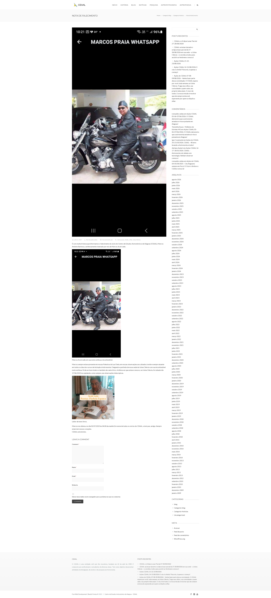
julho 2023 (175, 289)
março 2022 (176, 336)
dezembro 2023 (177, 274)
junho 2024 (176, 256)
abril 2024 (175, 262)
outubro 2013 (177, 463)
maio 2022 (176, 330)
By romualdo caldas (91, 240)
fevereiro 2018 (177, 437)
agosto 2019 (176, 395)
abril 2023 (175, 298)
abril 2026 (175, 191)
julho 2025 (175, 218)
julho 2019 (175, 398)
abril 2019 (175, 407)
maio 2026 (176, 188)
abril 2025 (175, 227)
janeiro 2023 (176, 307)
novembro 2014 (177, 449)
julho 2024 (175, 253)
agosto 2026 (176, 179)
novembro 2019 (177, 387)
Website (75, 485)
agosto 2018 (176, 431)
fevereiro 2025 (177, 233)
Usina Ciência (136, 240)
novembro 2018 (177, 422)
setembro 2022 (177, 318)
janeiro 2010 (176, 487)
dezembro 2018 (177, 419)
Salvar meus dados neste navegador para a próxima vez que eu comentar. (96, 497)
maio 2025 (176, 224)
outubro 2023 (177, 280)
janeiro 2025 (176, 236)
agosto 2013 (176, 466)
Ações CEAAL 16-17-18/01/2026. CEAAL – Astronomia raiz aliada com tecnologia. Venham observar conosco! (185, 153)
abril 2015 (175, 440)
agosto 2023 (176, 286)
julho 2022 (175, 324)
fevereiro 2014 (177, 458)
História (124, 5)
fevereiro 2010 (177, 484)
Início (114, 5)
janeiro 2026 (176, 200)
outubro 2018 (177, 425)
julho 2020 (175, 369)
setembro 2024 (177, 247)
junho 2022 (176, 327)
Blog (133, 5)
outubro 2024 (177, 245)
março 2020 (176, 375)
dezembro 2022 (177, 310)
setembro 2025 (177, 212)
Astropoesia (185, 5)
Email (74, 476)
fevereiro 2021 (177, 354)
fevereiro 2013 (177, 475)
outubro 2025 (177, 209)
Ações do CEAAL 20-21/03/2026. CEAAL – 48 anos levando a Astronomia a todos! (185, 142)
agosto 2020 (176, 366)
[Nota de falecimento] (119, 132)
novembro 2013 (177, 460)
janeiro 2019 (176, 416)
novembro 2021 (177, 345)
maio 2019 (176, 404)
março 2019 (176, 410)
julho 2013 (175, 469)
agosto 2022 (176, 321)
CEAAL (127, 240)
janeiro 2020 (176, 381)
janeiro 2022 (176, 339)
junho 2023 (176, 292)
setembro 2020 (177, 363)
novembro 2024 (177, 242)
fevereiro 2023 (177, 304)
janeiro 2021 (176, 357)
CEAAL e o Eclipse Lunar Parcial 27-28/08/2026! (155, 564)
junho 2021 (176, 351)
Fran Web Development (79, 594)
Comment (75, 444)
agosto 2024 (176, 250)
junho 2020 (176, 372)
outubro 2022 (177, 316)
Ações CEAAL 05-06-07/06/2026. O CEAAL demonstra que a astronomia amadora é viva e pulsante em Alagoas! (184, 119)
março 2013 (176, 472)
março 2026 (176, 194)
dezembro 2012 (177, 478)
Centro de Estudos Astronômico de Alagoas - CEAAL (121, 594)
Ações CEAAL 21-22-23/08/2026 (150, 572)
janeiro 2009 (176, 493)
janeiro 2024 (176, 271)
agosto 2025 (176, 215)
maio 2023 (176, 295)
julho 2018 (175, 434)
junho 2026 (176, 185)
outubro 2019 (177, 389)
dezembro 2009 (177, 490)
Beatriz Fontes (92, 594)
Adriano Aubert (177, 148)
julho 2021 (175, 348)
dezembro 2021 (177, 342)
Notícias (143, 5)
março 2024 (176, 265)
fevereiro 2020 (177, 378)
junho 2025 (176, 221)
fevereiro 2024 (177, 268)
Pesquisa (154, 5)
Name (74, 467)
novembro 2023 (177, 277)
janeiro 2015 (176, 443)
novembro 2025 (177, 206)
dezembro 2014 (177, 446)
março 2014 (176, 455)
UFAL (130, 240)
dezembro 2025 (177, 203)
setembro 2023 (177, 283)
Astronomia (120, 240)
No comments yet (107, 240)
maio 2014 (176, 452)
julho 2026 (175, 182)
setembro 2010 (177, 481)
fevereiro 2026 (177, 197)
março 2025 (176, 230)
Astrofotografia (169, 5)
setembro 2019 (177, 392)
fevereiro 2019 (177, 413)
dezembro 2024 (177, 239)
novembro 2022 (177, 313)
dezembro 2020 (177, 360)
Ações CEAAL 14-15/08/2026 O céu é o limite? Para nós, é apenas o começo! (165, 574)
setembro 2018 (177, 428)
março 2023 (176, 301)
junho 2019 (176, 401)
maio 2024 (176, 259)
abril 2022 (175, 333)
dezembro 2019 (177, 384)
